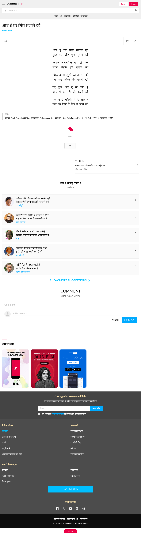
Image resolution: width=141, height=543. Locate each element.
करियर (73, 448)
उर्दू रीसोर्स (6, 448)
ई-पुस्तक (84, 16)
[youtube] (70, 508)
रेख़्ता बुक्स (6, 481)
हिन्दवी (5, 470)
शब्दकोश (67, 16)
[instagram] (77, 508)
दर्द (70, 146)
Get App (133, 4)
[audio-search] (136, 10)
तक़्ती (4, 442)
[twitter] (64, 508)
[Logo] (12, 4)
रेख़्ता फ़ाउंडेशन (76, 431)
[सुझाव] (5, 41)
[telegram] (84, 508)
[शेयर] (135, 41)
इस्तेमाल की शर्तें (72, 519)
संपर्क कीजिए (75, 442)
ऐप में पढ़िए (70, 531)
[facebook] (57, 508)
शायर (56, 16)
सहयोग (5, 431)
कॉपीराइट (83, 519)
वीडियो (76, 16)
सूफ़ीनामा (74, 470)
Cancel (115, 320)
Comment (129, 320)
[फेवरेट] (127, 41)
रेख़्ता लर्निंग (75, 476)
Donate (123, 4)
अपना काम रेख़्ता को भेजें (12, 454)
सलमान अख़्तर (7, 30)
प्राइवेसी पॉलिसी (59, 519)
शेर (61, 16)
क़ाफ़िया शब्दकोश (9, 437)
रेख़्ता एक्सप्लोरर (77, 454)
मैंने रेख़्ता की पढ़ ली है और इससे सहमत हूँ (64, 414)
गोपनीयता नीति (58, 414)
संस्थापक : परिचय (77, 437)
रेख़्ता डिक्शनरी (8, 476)
